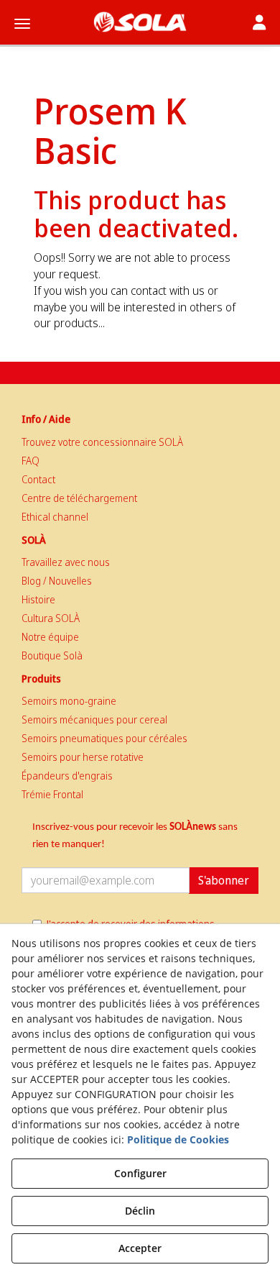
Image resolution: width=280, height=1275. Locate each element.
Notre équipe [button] (50, 637)
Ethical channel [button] (55, 517)
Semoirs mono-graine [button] (69, 701)
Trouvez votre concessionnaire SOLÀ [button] (102, 442)
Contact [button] (38, 479)
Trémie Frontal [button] (52, 794)
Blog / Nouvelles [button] (57, 581)
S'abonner (223, 880)
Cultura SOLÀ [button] (51, 618)
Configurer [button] (140, 1173)
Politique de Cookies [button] (178, 1139)
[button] (140, 22)
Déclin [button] (140, 1210)
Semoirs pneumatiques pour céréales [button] (104, 738)
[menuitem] (140, 442)
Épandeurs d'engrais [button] (67, 775)
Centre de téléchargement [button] (79, 498)
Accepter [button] (140, 1248)
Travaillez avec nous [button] (66, 562)
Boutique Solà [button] (52, 655)
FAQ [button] (30, 460)
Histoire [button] (38, 599)
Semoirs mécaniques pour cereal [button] (94, 719)
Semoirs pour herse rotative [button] (83, 757)
